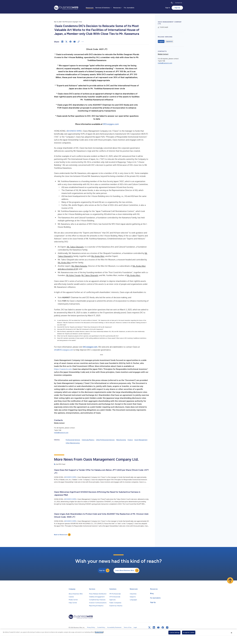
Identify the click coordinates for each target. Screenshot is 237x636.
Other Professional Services (105, 440)
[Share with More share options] (82, 41)
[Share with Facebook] (70, 41)
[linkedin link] (154, 627)
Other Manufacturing (73, 443)
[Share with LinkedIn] (62, 41)
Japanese (169, 41)
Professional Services (73, 440)
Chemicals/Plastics (88, 440)
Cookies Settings (174, 632)
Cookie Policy (99, 632)
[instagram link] (167, 627)
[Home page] (66, 8)
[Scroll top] (230, 580)
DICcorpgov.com (111, 124)
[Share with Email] (74, 41)
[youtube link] (158, 627)
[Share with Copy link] (78, 41)
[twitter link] (149, 627)
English (161, 41)
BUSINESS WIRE (74, 131)
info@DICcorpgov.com (63, 350)
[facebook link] (163, 627)
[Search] (172, 3)
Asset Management (140, 440)
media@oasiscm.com (61, 432)
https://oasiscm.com (63, 369)
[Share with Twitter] (66, 41)
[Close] (231, 633)
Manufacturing (121, 440)
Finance (130, 440)
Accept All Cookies (188, 632)
